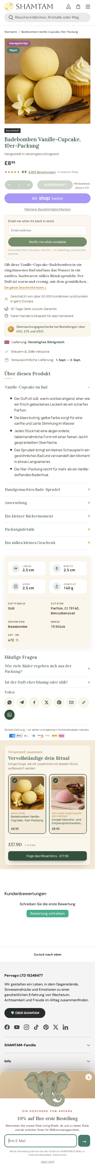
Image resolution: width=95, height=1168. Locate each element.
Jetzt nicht (47, 1161)
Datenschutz (59, 1154)
